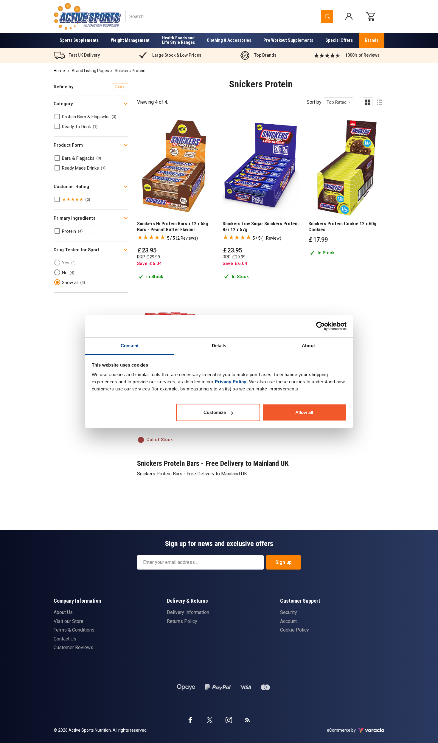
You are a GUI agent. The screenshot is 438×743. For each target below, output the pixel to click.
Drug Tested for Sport (76, 249)
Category (63, 103)
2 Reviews (186, 238)
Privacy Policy (230, 381)
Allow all (304, 412)
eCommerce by (349, 730)
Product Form (68, 145)
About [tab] (308, 345)
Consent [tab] (130, 345)
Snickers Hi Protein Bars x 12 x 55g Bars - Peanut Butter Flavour (172, 226)
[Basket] (372, 16)
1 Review (271, 238)
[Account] (349, 16)
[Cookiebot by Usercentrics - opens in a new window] (320, 326)
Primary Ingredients (74, 218)
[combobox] (338, 102)
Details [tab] (219, 345)
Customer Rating (71, 186)
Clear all (120, 86)
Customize (215, 412)
